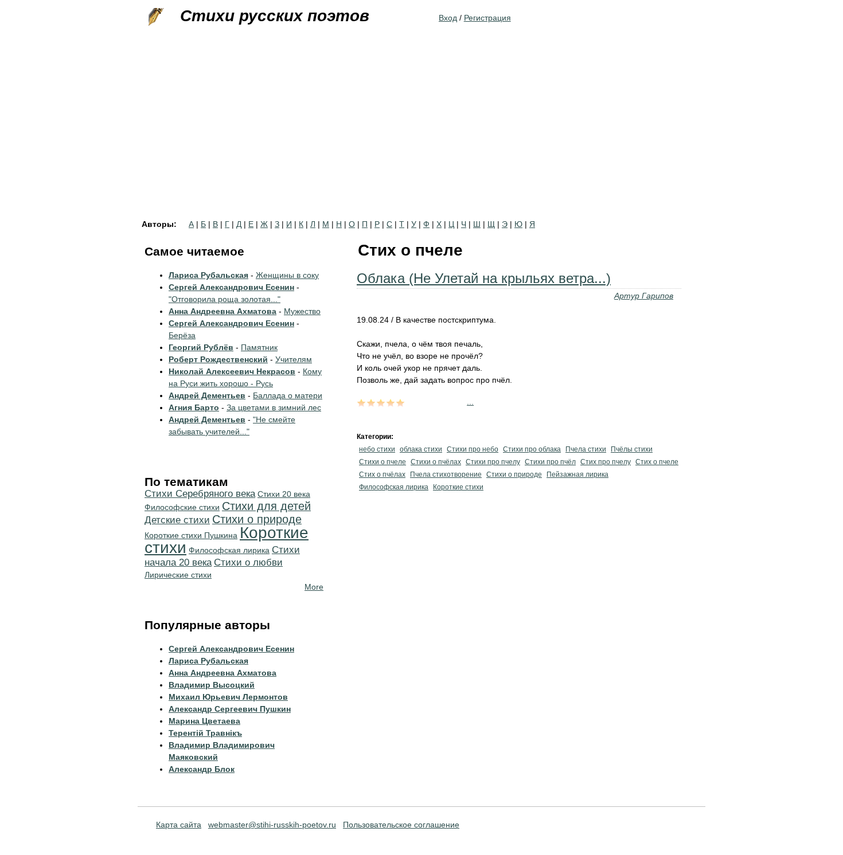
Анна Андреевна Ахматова (222, 311)
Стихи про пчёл (550, 462)
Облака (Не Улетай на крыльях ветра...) (484, 278)
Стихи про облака (532, 449)
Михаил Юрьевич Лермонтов (228, 696)
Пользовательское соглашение (401, 824)
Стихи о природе (514, 474)
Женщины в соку (287, 275)
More (314, 586)
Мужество (302, 311)
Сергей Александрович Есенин (231, 287)
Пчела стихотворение (446, 474)
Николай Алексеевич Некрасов (232, 371)
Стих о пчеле (656, 462)
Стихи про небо (472, 449)
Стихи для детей (266, 506)
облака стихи (421, 449)
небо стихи (377, 449)
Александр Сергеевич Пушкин (230, 708)
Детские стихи (177, 520)
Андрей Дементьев (207, 395)
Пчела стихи (585, 449)
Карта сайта (178, 824)
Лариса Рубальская (208, 275)
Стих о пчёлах (382, 474)
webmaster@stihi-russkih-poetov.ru (272, 824)
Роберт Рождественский (218, 359)
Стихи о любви (248, 562)
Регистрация (487, 17)
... (470, 401)
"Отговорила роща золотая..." (224, 299)
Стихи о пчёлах (436, 462)
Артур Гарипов (643, 295)
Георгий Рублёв (201, 347)
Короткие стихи (458, 487)
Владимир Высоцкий (212, 684)
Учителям (293, 359)
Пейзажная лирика (577, 474)
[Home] (155, 17)
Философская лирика (393, 487)
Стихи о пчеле (382, 462)
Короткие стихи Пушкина (191, 535)
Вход (448, 17)
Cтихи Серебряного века (200, 493)
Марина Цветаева (204, 720)
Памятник (259, 347)
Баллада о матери (287, 395)
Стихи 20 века (283, 494)
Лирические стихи (178, 574)
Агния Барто (194, 407)
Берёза (182, 335)
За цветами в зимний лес (274, 407)
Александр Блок (202, 769)
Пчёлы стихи (632, 449)
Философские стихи (182, 507)
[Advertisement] (421, 134)
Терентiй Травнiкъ (205, 733)
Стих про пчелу (605, 462)
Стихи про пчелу (493, 462)
